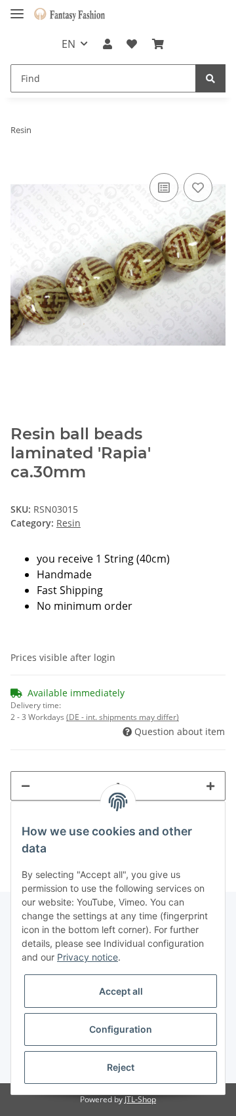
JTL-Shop (140, 1099)
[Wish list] (131, 44)
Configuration (120, 1029)
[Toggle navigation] (17, 8)
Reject (120, 1067)
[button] (107, 44)
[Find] (210, 78)
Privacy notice (87, 957)
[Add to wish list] (198, 187)
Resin (68, 523)
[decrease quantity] (25, 786)
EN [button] (68, 44)
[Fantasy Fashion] (69, 15)
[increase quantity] (210, 786)
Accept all (121, 991)
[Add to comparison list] (163, 187)
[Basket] (157, 44)
